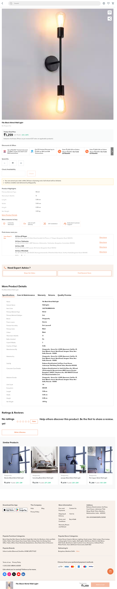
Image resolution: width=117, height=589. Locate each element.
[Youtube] (18, 575)
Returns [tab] (51, 295)
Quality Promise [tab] (64, 295)
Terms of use (7, 562)
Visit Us (71, 514)
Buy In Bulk (72, 519)
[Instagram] (9, 575)
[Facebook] (4, 575)
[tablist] (57, 295)
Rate (34, 421)
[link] (16, 465)
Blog (42, 508)
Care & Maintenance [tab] (26, 295)
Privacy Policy (35, 512)
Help (32, 508)
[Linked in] (23, 575)
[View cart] (113, 4)
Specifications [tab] (8, 295)
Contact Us (72, 508)
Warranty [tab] (42, 295)
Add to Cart (100, 585)
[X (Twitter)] (14, 575)
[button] (2, 3)
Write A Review (19, 432)
